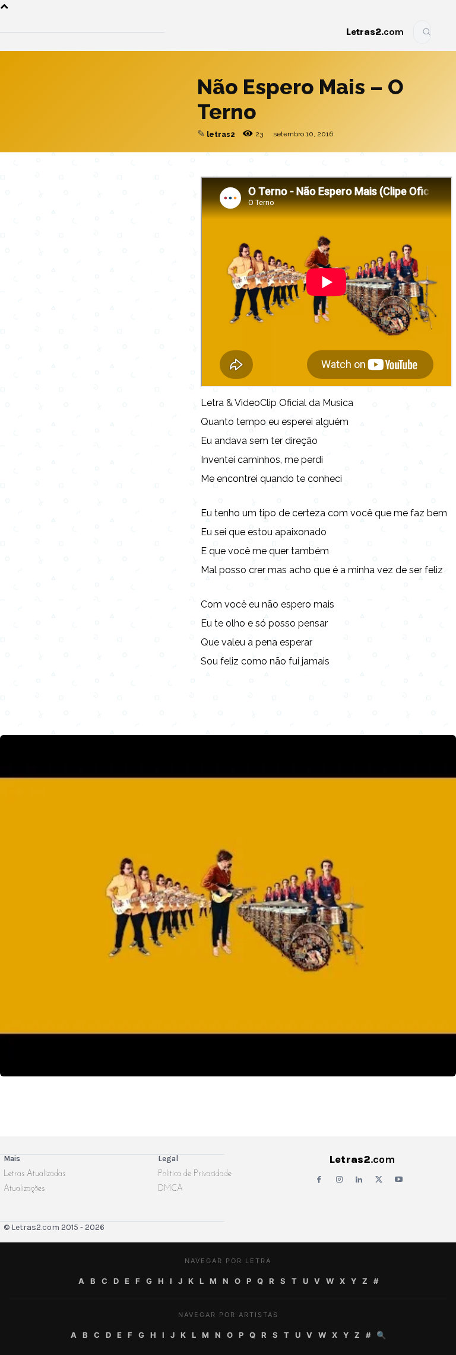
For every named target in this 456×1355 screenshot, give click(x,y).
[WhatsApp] (97, 176)
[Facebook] (70, 176)
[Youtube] (399, 1180)
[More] (179, 176)
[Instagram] (339, 1180)
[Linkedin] (152, 176)
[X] (125, 176)
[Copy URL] (15, 176)
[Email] (43, 176)
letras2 (221, 134)
